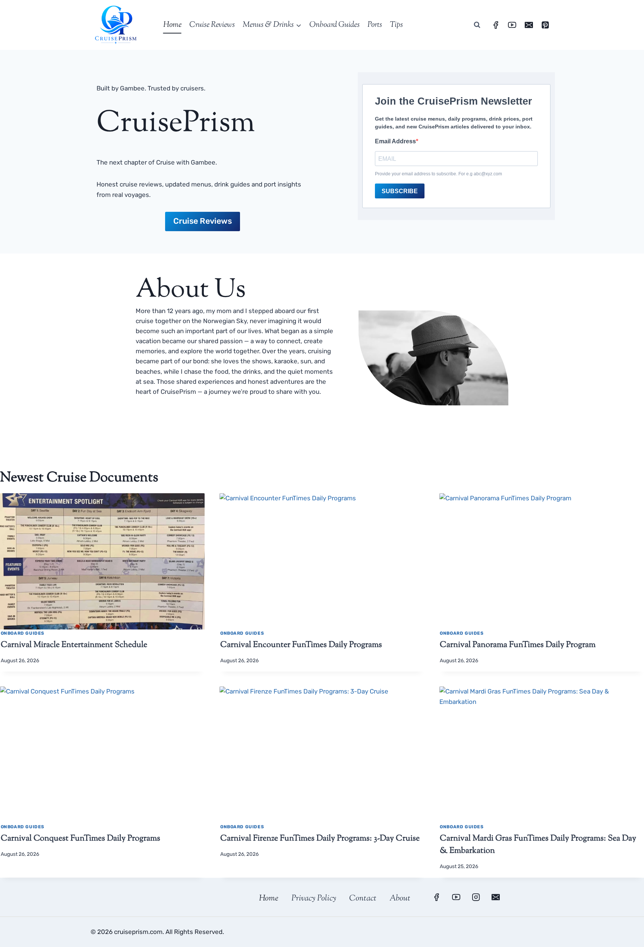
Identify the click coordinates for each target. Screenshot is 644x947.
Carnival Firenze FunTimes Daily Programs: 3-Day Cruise (320, 839)
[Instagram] (476, 897)
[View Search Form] (477, 25)
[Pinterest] (545, 25)
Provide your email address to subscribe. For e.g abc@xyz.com (438, 173)
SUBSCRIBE (400, 191)
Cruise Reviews (212, 25)
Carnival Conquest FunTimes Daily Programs (80, 839)
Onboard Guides (334, 25)
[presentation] (102, 561)
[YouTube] (512, 25)
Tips (396, 25)
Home (172, 25)
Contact (362, 899)
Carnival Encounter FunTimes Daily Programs (301, 645)
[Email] (529, 25)
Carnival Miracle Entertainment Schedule (74, 645)
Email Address (395, 141)
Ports (374, 25)
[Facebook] (495, 25)
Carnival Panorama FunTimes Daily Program (518, 645)
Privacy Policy (313, 899)
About (399, 899)
